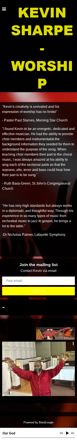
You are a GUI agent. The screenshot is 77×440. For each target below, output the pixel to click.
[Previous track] (61, 433)
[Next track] (72, 433)
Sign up (38, 291)
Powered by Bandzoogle (38, 422)
